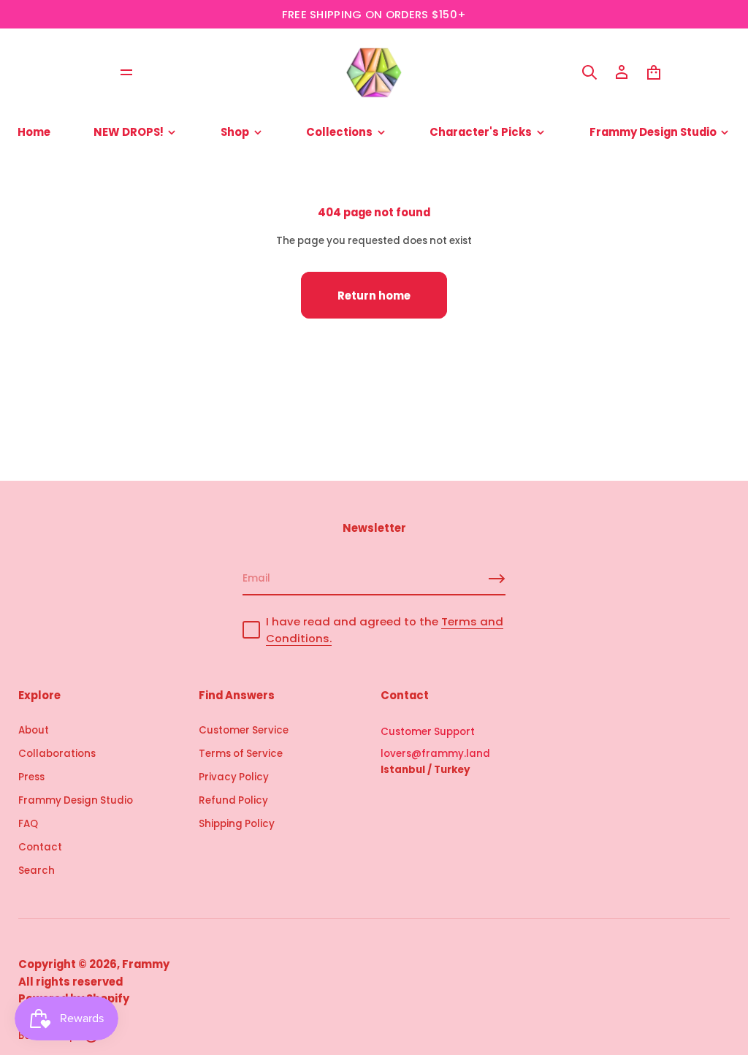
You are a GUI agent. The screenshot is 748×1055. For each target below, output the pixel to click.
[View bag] (654, 72)
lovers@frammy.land (435, 754)
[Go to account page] (622, 72)
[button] (589, 72)
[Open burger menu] (126, 72)
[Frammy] (374, 72)
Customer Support (428, 732)
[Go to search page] (589, 72)
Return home (374, 295)
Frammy (145, 964)
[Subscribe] (496, 578)
